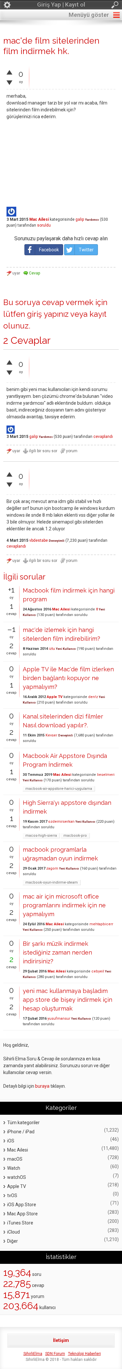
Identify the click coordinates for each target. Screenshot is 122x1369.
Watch (13, 1168)
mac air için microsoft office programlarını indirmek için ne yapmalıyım (64, 905)
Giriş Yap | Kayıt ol (61, 4)
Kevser (51, 735)
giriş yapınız (48, 314)
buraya (42, 1086)
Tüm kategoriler (23, 1122)
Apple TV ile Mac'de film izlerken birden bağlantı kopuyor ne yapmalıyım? (68, 678)
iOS (10, 1140)
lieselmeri (106, 775)
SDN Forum (55, 1353)
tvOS (12, 1195)
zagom (52, 868)
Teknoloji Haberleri (84, 1353)
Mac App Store (22, 1213)
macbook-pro (75, 835)
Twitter (86, 249)
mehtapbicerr (101, 924)
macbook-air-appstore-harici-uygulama (58, 789)
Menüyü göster (89, 14)
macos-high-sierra (41, 835)
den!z (93, 697)
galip (79, 219)
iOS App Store (21, 1204)
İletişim (61, 1340)
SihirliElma (32, 1353)
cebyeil (97, 971)
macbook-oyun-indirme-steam (51, 882)
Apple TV (54, 697)
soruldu (44, 225)
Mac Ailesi (39, 219)
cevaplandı (103, 436)
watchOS (16, 1177)
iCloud (13, 1232)
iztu (52, 649)
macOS (14, 1159)
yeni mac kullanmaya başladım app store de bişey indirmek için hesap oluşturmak (67, 999)
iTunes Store (20, 1222)
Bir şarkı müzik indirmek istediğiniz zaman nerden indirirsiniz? (57, 952)
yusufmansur (58, 1018)
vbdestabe (38, 540)
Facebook (49, 249)
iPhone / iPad (20, 1131)
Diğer (12, 1241)
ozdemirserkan (61, 821)
